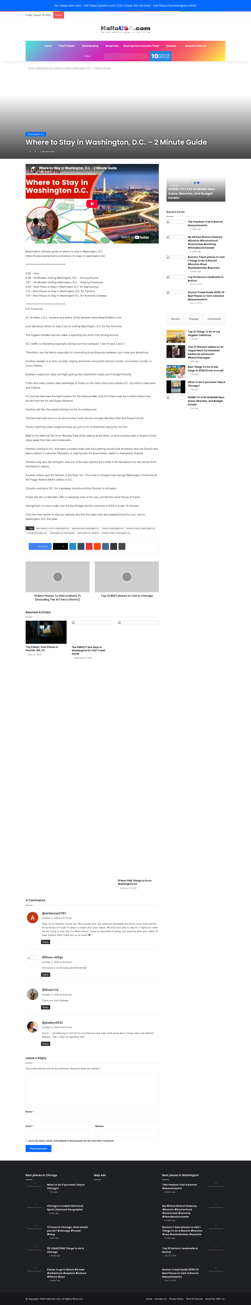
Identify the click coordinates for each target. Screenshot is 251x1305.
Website (99, 1126)
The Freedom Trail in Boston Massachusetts (205, 223)
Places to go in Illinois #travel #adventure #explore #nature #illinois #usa (66, 1273)
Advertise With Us (195, 45)
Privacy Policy (176, 1298)
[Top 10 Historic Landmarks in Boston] (175, 281)
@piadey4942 (52, 1022)
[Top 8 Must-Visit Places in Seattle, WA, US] (46, 632)
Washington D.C (44, 68)
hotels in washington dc (112, 528)
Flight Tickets (66, 45)
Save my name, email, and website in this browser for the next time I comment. (71, 1140)
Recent (175, 319)
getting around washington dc (85, 528)
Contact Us (161, 1298)
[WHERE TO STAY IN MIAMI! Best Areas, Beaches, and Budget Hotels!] (175, 402)
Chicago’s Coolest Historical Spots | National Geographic (65, 1207)
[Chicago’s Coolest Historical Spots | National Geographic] (35, 1213)
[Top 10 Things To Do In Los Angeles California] (175, 336)
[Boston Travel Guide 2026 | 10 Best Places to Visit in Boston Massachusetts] (175, 297)
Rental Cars (112, 45)
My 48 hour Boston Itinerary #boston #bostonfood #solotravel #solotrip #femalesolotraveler (205, 242)
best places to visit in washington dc (52, 528)
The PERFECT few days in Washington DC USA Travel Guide (88, 650)
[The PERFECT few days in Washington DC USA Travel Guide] (92, 632)
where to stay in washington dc (116, 533)
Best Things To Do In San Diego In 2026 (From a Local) (206, 368)
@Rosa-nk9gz (52, 957)
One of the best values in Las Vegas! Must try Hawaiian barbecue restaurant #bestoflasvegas (206, 352)
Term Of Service (194, 1298)
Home (48, 45)
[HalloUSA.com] (125, 29)
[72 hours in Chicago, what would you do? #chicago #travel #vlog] (35, 1234)
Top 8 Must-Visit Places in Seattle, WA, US (42, 648)
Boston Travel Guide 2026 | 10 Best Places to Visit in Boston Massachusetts (206, 296)
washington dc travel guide (62, 533)
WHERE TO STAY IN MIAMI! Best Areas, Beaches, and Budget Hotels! (191, 193)
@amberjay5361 (54, 913)
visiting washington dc (37, 533)
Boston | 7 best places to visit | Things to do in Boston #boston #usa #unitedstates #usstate (206, 262)
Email (29, 1126)
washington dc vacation (88, 533)
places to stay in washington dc (141, 528)
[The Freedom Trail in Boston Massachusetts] (175, 226)
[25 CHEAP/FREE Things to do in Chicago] (35, 1256)
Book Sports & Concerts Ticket (141, 45)
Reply (45, 942)
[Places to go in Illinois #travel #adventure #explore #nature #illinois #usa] (35, 1277)
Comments (214, 319)
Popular (193, 319)
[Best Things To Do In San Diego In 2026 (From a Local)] (175, 371)
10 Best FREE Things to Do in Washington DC (134, 882)
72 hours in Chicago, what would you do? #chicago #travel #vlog (67, 1230)
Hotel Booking (89, 45)
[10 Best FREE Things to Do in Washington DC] (138, 749)
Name (30, 1111)
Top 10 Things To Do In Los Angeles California (204, 333)
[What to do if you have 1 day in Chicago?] (175, 386)
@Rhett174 (50, 990)
